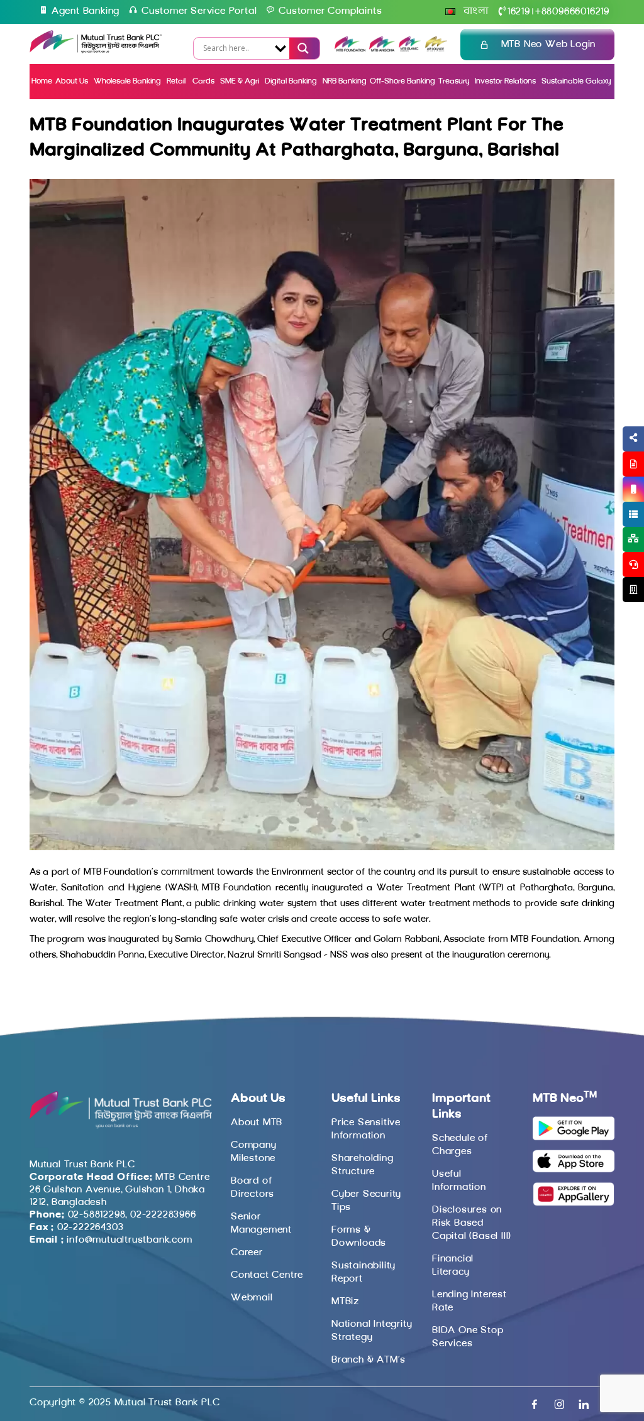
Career (247, 1253)
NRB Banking (345, 81)
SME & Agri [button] (239, 81)
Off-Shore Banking (402, 81)
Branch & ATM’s (368, 1360)
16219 (519, 12)
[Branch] (633, 589)
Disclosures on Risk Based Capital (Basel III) (471, 1223)
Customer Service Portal (199, 11)
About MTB (256, 1123)
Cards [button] (203, 81)
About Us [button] (71, 81)
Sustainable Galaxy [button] (576, 81)
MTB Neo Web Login (548, 45)
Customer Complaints (330, 11)
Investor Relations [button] (505, 81)
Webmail (252, 1298)
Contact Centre (267, 1275)
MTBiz (345, 1302)
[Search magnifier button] (301, 48)
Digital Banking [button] (291, 81)
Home (41, 81)
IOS (604, 504)
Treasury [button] (453, 81)
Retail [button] (177, 81)
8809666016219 (572, 12)
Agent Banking (85, 11)
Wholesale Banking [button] (127, 81)
